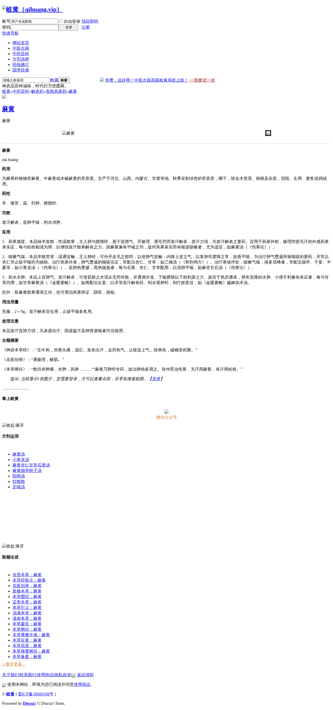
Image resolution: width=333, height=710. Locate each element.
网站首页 (20, 43)
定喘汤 (18, 487)
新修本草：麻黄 (27, 591)
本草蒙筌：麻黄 (27, 624)
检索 (54, 80)
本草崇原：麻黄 (27, 645)
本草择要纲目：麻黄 (31, 651)
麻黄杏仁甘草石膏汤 (31, 465)
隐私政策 (62, 675)
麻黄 (73, 91)
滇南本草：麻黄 (27, 618)
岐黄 (6, 91)
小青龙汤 (20, 459)
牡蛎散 (18, 481)
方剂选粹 (20, 59)
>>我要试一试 (202, 80)
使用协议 (45, 675)
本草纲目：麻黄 (27, 629)
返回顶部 (85, 675)
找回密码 (89, 21)
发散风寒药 (56, 91)
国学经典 (20, 70)
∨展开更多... (13, 664)
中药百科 (20, 53)
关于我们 (10, 675)
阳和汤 (18, 476)
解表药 (37, 91)
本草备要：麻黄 (27, 656)
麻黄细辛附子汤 (27, 470)
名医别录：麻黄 (27, 585)
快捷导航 (10, 33)
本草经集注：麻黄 (29, 580)
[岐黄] (32, 9)
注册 (85, 27)
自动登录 (72, 21)
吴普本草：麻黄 (27, 575)
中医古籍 (20, 48)
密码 (6, 27)
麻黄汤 (18, 454)
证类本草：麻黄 (27, 602)
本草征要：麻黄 (27, 640)
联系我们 (28, 675)
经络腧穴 (20, 64)
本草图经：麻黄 (27, 596)
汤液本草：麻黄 (27, 613)
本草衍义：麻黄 (27, 607)
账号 (6, 21)
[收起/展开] (13, 425)
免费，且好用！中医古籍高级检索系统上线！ (146, 80)
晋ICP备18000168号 (36, 694)
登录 (156, 379)
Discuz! (29, 703)
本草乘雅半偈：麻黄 (31, 635)
